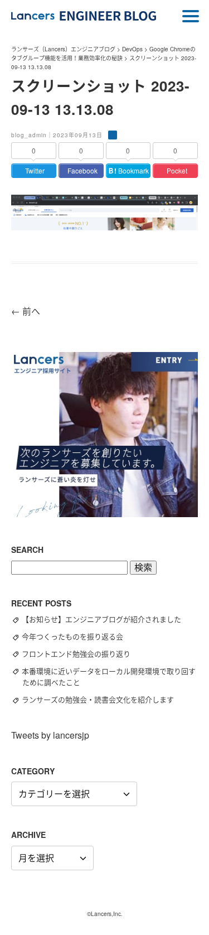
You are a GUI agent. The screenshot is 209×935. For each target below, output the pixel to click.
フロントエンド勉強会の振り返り (81, 653)
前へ (25, 311)
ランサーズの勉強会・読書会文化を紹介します (103, 699)
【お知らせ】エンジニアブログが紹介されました (106, 619)
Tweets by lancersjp (50, 735)
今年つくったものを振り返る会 (77, 636)
